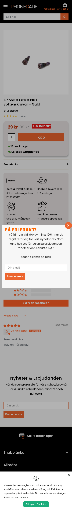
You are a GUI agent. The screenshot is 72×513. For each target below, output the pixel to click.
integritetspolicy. (19, 497)
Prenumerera (15, 276)
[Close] (69, 474)
